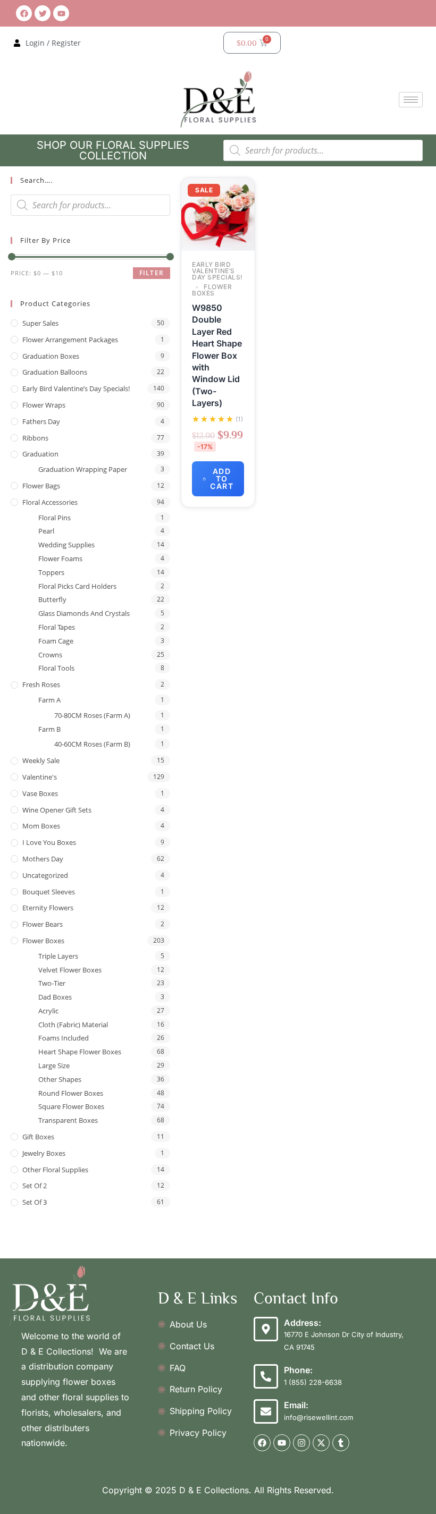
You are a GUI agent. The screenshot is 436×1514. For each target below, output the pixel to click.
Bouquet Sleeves (48, 891)
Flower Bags (41, 485)
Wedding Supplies (66, 544)
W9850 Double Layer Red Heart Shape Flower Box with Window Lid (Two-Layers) (217, 355)
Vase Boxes (40, 793)
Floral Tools (56, 668)
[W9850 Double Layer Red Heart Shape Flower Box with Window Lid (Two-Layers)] (218, 213)
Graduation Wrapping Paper (82, 469)
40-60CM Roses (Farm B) (92, 744)
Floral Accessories (50, 502)
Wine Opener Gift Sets (56, 810)
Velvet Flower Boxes (70, 970)
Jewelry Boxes (43, 1153)
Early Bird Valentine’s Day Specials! (76, 388)
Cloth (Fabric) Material (73, 1024)
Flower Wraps (43, 405)
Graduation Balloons (54, 372)
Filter (151, 272)
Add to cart (221, 478)
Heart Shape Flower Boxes (79, 1051)
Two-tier (51, 983)
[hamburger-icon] (411, 99)
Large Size (54, 1065)
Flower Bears (42, 924)
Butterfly (52, 599)
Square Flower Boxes (71, 1106)
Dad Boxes (55, 997)
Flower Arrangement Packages (70, 339)
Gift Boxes (38, 1136)
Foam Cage (55, 641)
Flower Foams (60, 558)
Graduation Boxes (50, 356)
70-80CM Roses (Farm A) (92, 715)
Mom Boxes (41, 826)
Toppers (51, 572)
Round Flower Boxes (70, 1093)
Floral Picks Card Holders (77, 586)
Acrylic (48, 1011)
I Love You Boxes (49, 842)
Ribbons (35, 438)
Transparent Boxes (68, 1120)
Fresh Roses (41, 684)
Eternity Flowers (47, 907)
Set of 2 (34, 1185)
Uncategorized (45, 875)
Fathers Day (41, 421)
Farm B (49, 729)
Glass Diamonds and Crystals (84, 613)
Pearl (46, 531)
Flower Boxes (43, 940)
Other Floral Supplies (55, 1169)
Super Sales (40, 323)
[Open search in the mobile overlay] (323, 150)
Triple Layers (58, 956)
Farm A (49, 700)
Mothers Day (42, 859)
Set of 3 (34, 1202)
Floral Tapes (56, 627)
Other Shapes (59, 1079)
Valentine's (39, 777)
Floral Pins (54, 517)
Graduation (40, 454)
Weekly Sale (41, 760)
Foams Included (63, 1038)
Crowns (50, 654)
